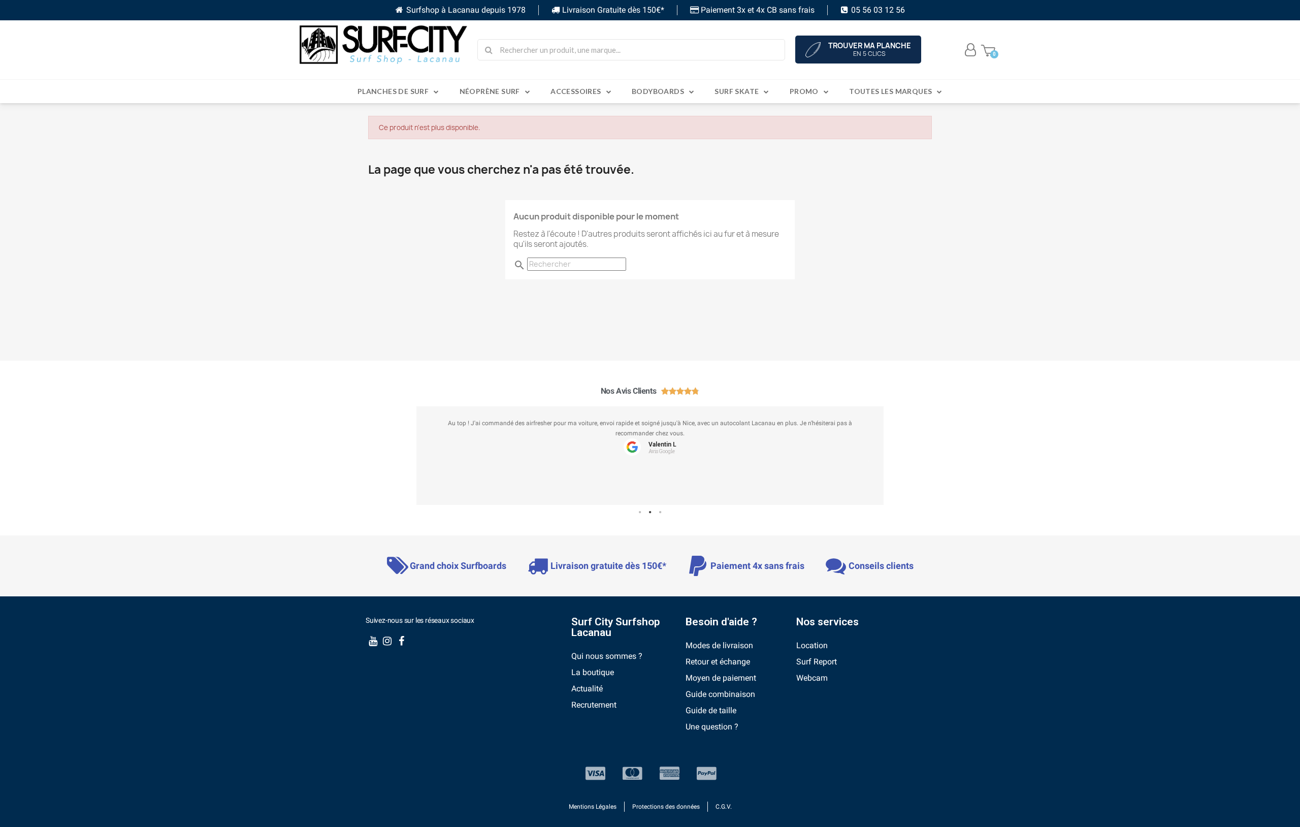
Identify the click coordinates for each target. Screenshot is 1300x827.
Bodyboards (658, 91)
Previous (432, 460)
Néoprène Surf (490, 91)
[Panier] (988, 49)
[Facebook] (401, 641)
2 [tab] (650, 512)
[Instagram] (387, 641)
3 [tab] (660, 512)
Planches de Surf (393, 91)
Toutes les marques (890, 91)
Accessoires (575, 91)
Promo (804, 91)
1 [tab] (640, 512)
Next (868, 460)
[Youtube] (373, 641)
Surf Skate (736, 91)
